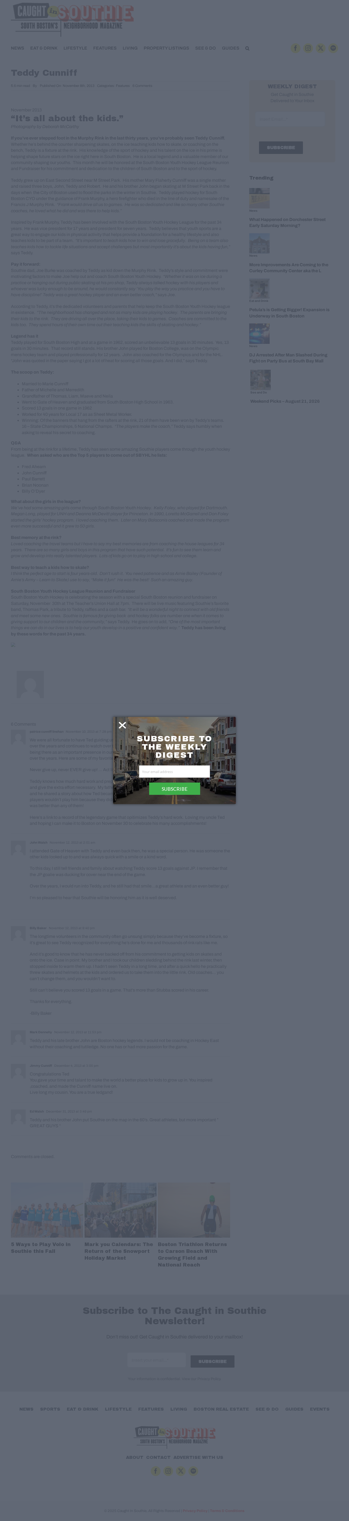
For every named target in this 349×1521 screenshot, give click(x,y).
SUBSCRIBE (175, 789)
